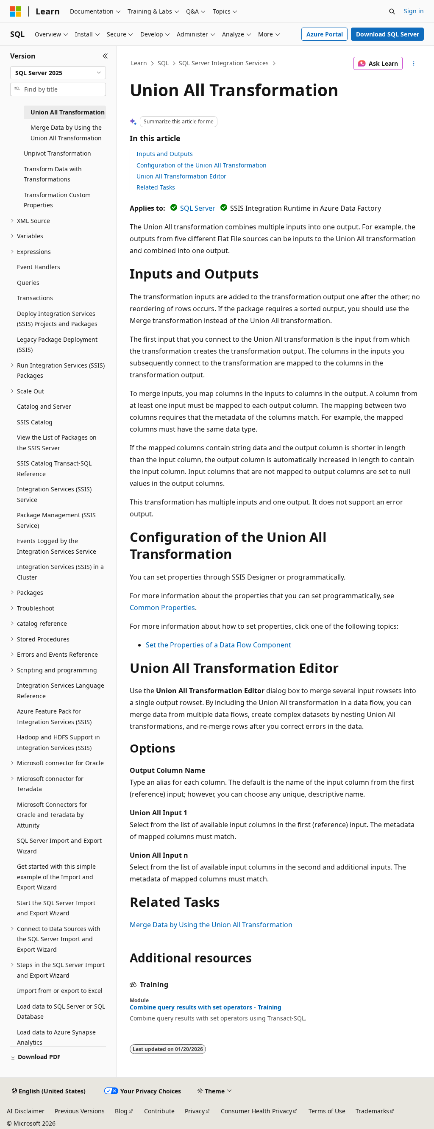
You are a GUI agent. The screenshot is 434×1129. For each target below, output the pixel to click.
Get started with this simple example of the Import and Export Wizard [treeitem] (56, 876)
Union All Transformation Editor (181, 176)
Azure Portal (324, 34)
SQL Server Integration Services (224, 63)
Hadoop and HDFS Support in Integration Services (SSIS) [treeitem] (58, 742)
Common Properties (162, 607)
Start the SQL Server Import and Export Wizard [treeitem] (56, 908)
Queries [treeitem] (28, 283)
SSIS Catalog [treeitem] (35, 422)
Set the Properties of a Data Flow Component (218, 645)
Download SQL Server (387, 34)
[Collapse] (105, 56)
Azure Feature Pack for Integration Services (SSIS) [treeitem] (54, 716)
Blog (121, 1111)
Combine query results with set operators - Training (205, 1007)
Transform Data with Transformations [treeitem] (53, 174)
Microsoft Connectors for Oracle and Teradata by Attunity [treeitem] (52, 814)
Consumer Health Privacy (256, 1111)
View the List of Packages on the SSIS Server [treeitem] (57, 442)
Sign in (414, 11)
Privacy (195, 1111)
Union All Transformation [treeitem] (68, 112)
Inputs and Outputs (164, 154)
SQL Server (197, 208)
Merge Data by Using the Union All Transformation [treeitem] (66, 132)
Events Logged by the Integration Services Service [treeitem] (56, 546)
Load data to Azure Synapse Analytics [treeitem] (56, 1037)
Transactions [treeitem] (35, 298)
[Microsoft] (15, 11)
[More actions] (413, 63)
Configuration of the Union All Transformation (201, 165)
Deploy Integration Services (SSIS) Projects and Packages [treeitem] (57, 318)
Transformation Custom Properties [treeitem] (57, 200)
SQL (163, 63)
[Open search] (392, 11)
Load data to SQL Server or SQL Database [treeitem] (61, 1011)
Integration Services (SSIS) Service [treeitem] (54, 494)
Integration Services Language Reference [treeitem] (60, 690)
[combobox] (58, 73)
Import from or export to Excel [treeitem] (60, 991)
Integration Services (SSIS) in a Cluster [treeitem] (60, 572)
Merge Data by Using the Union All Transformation (211, 924)
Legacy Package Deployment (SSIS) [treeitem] (57, 344)
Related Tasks (155, 187)
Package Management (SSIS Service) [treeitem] (56, 520)
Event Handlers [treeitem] (38, 267)
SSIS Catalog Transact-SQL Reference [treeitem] (54, 468)
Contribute (159, 1111)
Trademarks (372, 1111)
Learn (139, 63)
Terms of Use (327, 1111)
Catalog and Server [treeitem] (44, 406)
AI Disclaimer (26, 1111)
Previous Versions (80, 1111)
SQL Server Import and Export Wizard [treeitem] (59, 845)
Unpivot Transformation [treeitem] (57, 153)
